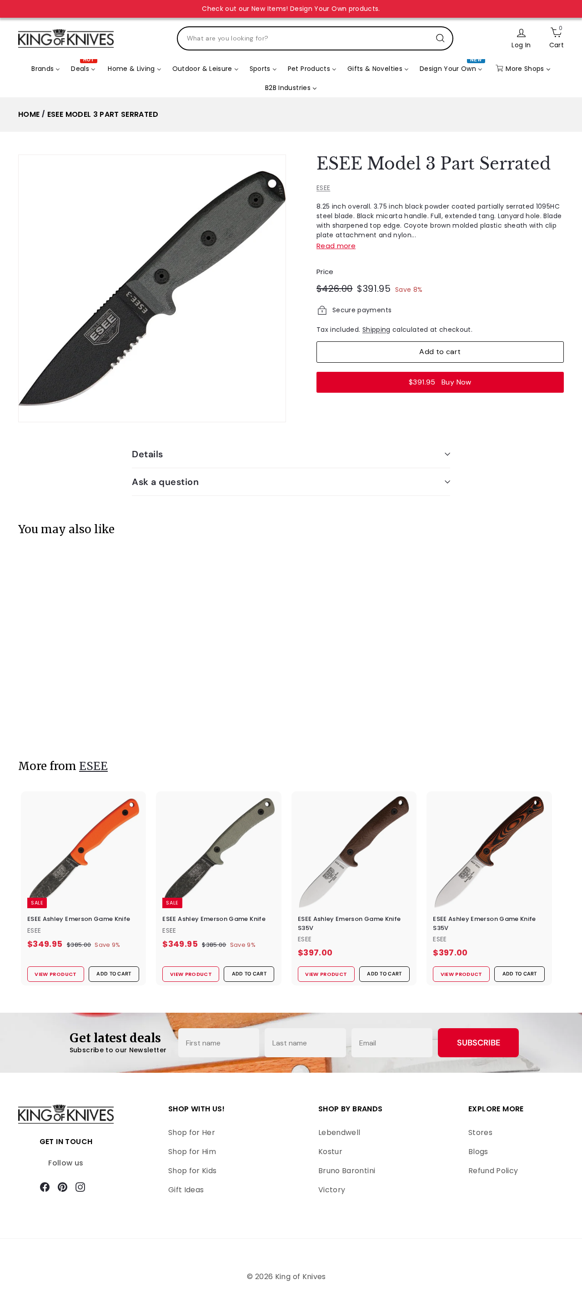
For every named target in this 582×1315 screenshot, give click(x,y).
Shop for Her (191, 1132)
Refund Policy (493, 1170)
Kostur (330, 1151)
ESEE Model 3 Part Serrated (102, 114)
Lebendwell (339, 1132)
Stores (480, 1132)
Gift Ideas (186, 1190)
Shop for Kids (192, 1170)
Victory (331, 1190)
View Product (52, 721)
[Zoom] (152, 288)
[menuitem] (45, 69)
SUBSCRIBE (478, 1042)
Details (147, 454)
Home (29, 114)
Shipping (376, 329)
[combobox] (315, 38)
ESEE (323, 187)
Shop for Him (192, 1151)
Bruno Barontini (346, 1170)
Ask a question (165, 482)
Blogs (478, 1151)
